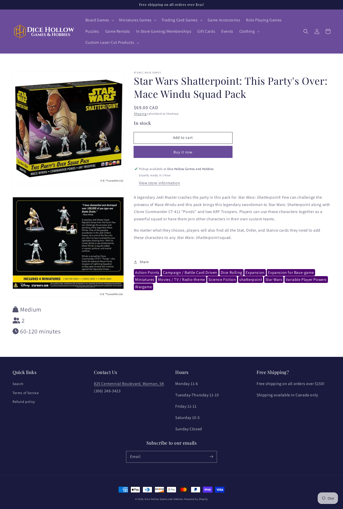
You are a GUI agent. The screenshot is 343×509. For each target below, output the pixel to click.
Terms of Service (26, 393)
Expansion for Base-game (291, 272)
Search (18, 383)
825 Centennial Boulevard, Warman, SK (129, 383)
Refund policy (24, 401)
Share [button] (144, 262)
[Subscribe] (211, 456)
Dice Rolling (231, 272)
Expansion (255, 272)
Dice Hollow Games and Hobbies (164, 499)
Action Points (147, 272)
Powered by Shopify (196, 499)
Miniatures (144, 279)
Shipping (140, 113)
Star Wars (273, 279)
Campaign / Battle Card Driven (190, 272)
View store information (159, 183)
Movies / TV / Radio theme (181, 279)
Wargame (143, 286)
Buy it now (183, 152)
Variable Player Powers (306, 279)
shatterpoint (250, 279)
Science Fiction (222, 279)
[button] (99, 20)
